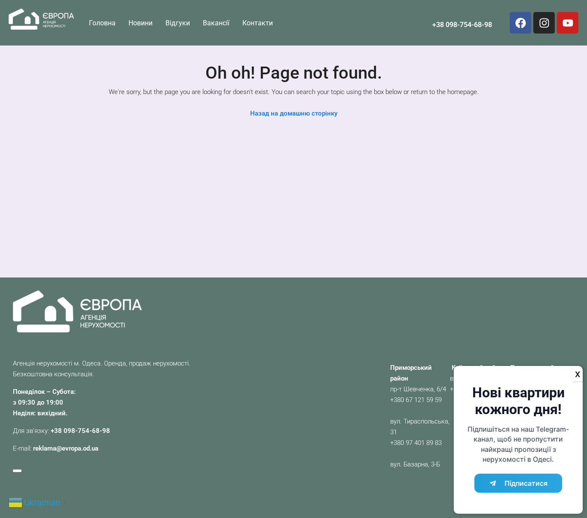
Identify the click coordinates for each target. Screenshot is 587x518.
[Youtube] (567, 23)
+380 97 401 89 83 (416, 443)
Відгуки (177, 23)
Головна (102, 23)
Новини (140, 23)
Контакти (257, 23)
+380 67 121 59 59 (416, 400)
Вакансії (216, 23)
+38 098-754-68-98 (462, 25)
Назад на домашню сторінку (293, 113)
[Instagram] (544, 23)
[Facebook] (520, 23)
